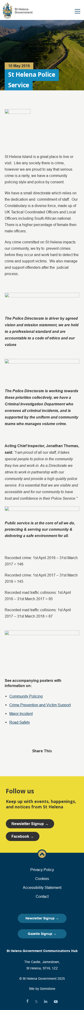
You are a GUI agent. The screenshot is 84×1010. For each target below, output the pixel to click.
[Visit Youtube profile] (56, 1001)
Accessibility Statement (42, 887)
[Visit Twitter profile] (36, 1001)
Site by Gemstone (42, 989)
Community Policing (26, 696)
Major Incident (21, 713)
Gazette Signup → (42, 934)
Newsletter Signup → (42, 918)
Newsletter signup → (30, 824)
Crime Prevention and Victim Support (40, 705)
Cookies (42, 878)
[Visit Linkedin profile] (45, 1001)
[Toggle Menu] (77, 11)
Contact (42, 896)
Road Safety (19, 722)
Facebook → (22, 836)
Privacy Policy (42, 870)
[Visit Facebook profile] (27, 1001)
